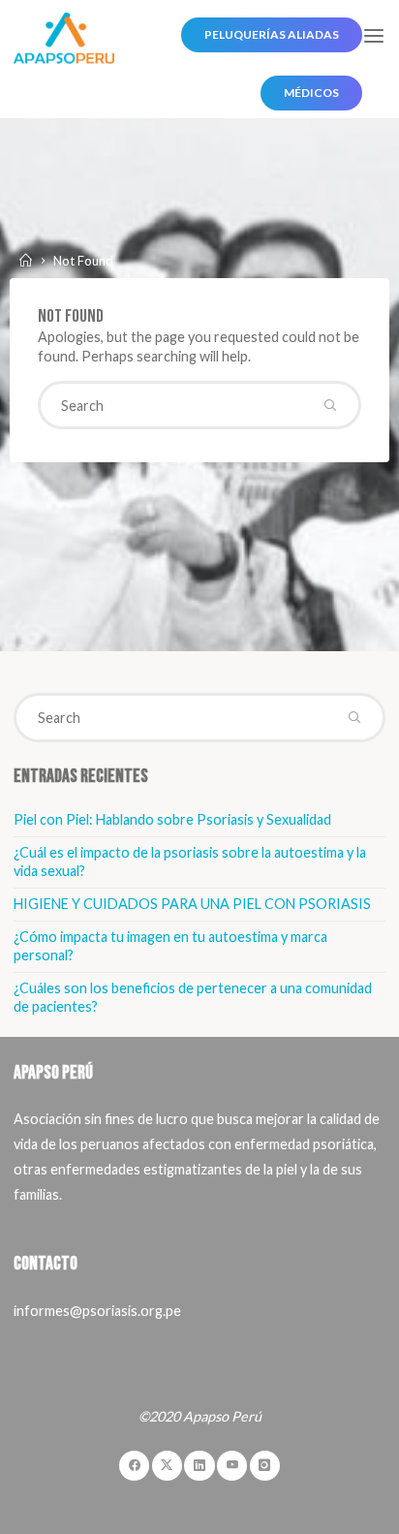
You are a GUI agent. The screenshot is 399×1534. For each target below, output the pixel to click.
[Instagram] (265, 1466)
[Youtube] (232, 1466)
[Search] (330, 405)
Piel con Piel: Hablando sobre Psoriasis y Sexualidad (172, 819)
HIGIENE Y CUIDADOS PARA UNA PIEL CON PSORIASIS (192, 903)
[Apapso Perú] (63, 36)
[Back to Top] (199, 1446)
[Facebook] (134, 1466)
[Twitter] (167, 1466)
